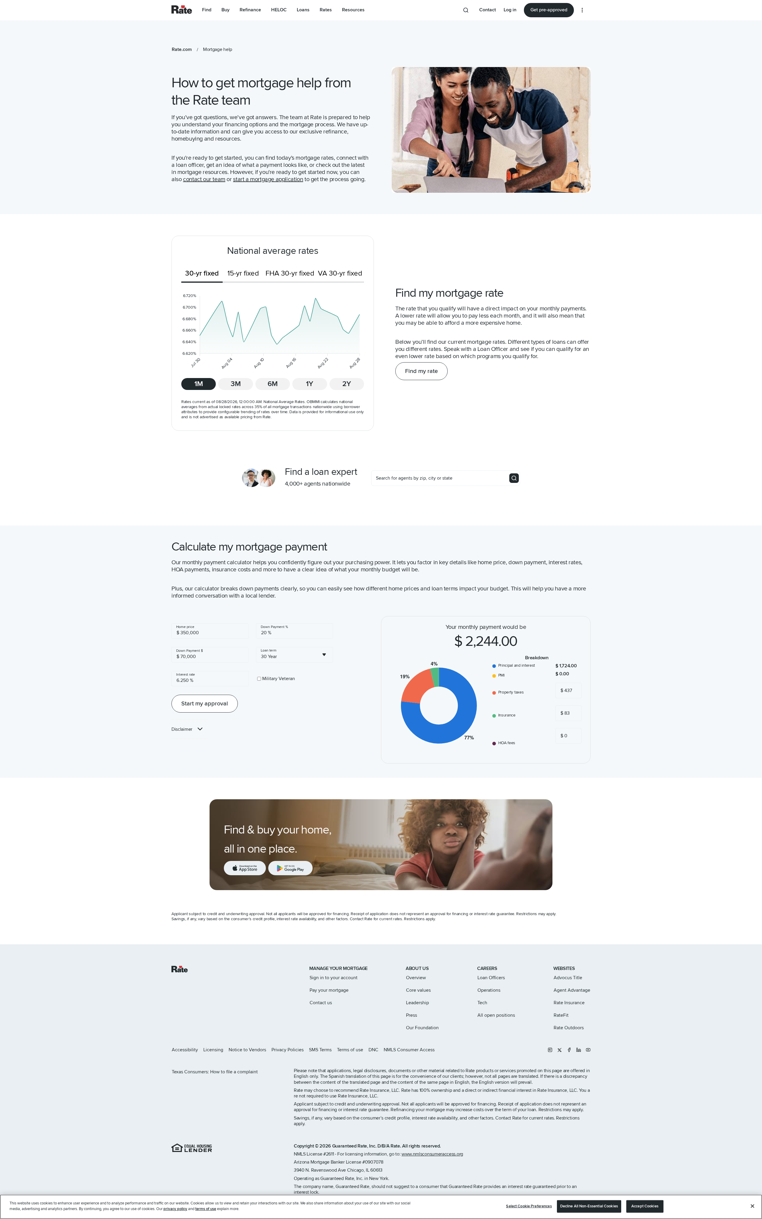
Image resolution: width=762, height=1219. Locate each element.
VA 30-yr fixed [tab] (340, 273)
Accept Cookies (644, 1206)
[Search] (514, 478)
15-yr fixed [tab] (243, 273)
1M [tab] (198, 384)
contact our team (204, 179)
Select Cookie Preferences (529, 1206)
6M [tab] (273, 384)
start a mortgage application (268, 179)
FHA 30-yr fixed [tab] (290, 273)
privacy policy (175, 1208)
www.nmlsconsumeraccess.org (432, 1154)
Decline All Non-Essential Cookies (589, 1206)
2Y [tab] (346, 384)
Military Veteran (278, 679)
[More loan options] (582, 10)
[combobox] (294, 655)
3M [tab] (236, 384)
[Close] (752, 1205)
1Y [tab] (309, 384)
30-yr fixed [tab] (202, 273)
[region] (381, 1207)
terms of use (205, 1208)
